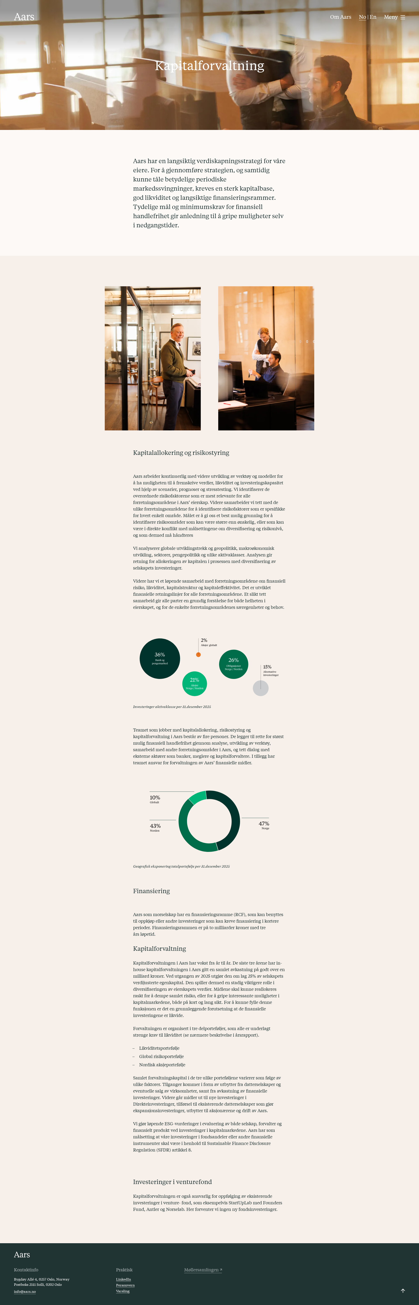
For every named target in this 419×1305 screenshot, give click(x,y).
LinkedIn (123, 1278)
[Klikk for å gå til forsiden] (24, 17)
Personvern (125, 1284)
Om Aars (340, 16)
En (373, 16)
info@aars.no (25, 1291)
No (362, 16)
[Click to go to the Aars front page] (22, 1255)
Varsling (123, 1290)
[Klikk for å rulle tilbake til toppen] (403, 1291)
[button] (394, 17)
